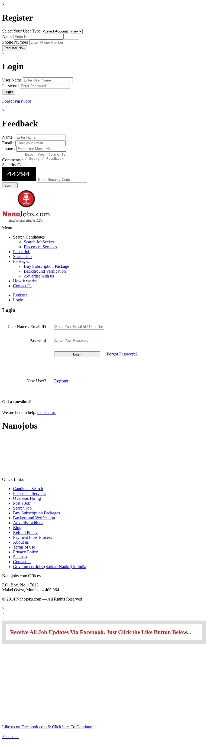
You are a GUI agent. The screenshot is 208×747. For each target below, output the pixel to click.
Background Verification (45, 271)
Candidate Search (28, 488)
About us (21, 542)
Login (18, 300)
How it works (25, 281)
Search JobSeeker (39, 242)
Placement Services (40, 246)
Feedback (10, 736)
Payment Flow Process (32, 537)
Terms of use (24, 547)
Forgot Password (16, 101)
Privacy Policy (25, 552)
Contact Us (22, 285)
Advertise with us (39, 276)
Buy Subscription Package (46, 266)
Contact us (46, 412)
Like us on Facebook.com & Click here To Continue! (47, 727)
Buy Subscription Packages (36, 513)
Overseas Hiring (27, 498)
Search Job (22, 256)
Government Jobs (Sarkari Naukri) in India (49, 566)
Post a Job (21, 251)
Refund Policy (25, 532)
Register (20, 295)
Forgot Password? (122, 354)
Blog (17, 527)
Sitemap (20, 556)
